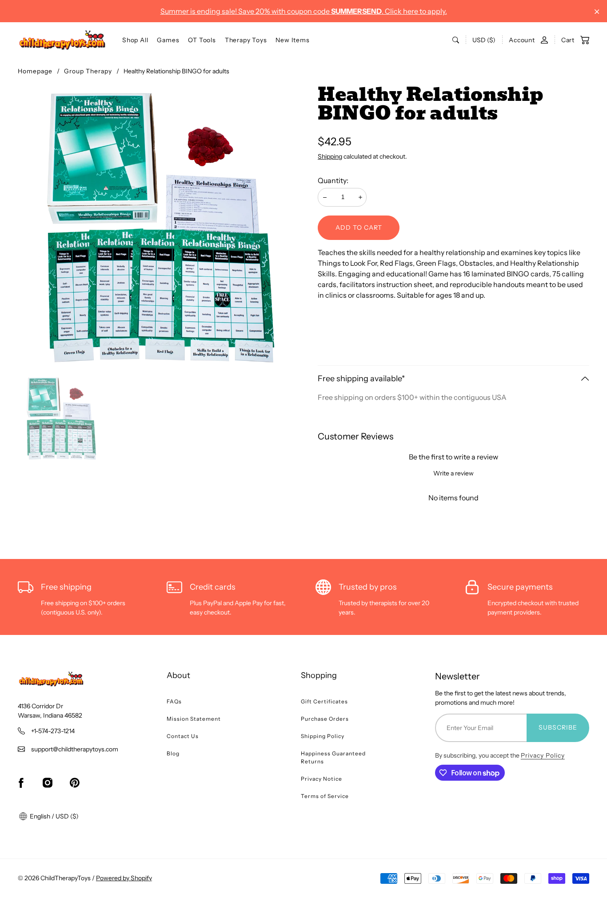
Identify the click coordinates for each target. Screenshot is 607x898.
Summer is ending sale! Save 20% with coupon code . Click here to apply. (303, 11)
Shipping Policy (322, 736)
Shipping (330, 156)
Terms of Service (325, 796)
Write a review (453, 473)
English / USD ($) (53, 816)
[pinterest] (74, 783)
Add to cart (358, 227)
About (178, 675)
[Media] (161, 228)
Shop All (135, 40)
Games (168, 40)
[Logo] (62, 40)
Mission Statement (194, 718)
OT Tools (202, 40)
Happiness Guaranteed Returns (333, 757)
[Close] (597, 11)
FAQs (174, 701)
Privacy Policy (543, 755)
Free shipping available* (361, 378)
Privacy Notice (321, 778)
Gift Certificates (324, 701)
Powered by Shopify (124, 878)
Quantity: (333, 180)
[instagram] (47, 783)
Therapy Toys (246, 40)
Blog (173, 753)
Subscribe (558, 727)
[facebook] (21, 783)
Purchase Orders (325, 718)
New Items (292, 40)
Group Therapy (88, 71)
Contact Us (183, 736)
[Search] (455, 40)
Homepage (35, 71)
